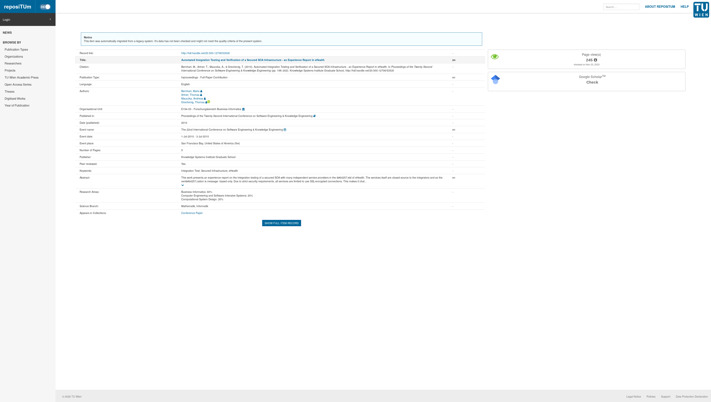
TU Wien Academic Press (22, 77)
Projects (10, 70)
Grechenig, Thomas (193, 102)
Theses (9, 91)
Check (592, 82)
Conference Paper (192, 213)
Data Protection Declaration (692, 396)
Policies (651, 396)
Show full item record (282, 223)
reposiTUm (17, 6)
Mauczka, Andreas (192, 98)
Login (6, 20)
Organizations (14, 56)
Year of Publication (17, 105)
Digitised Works (15, 98)
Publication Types (16, 49)
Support (665, 396)
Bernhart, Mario (190, 91)
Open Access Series (18, 84)
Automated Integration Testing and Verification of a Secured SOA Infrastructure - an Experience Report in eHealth (253, 60)
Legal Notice (633, 396)
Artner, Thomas (190, 95)
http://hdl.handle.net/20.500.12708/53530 (205, 53)
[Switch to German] (45, 7)
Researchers (13, 63)
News (7, 32)
